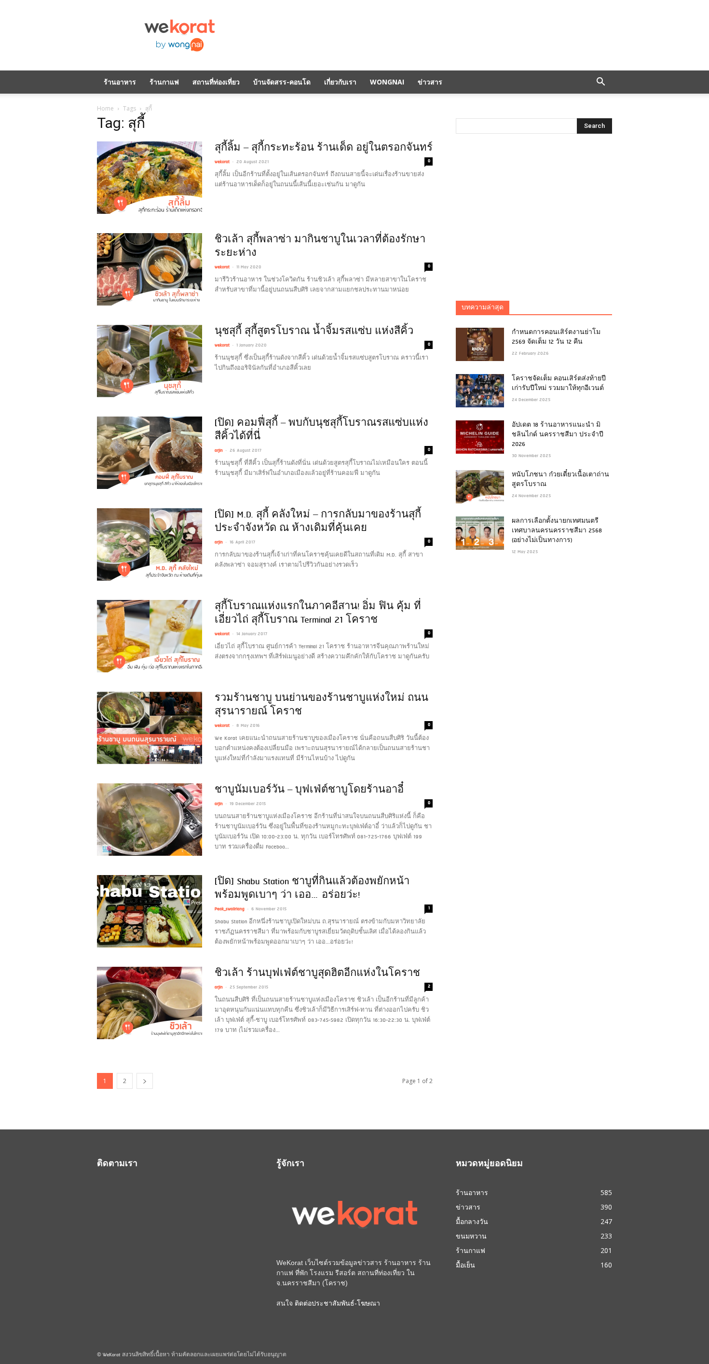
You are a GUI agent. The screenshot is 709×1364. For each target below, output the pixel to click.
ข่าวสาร (430, 81)
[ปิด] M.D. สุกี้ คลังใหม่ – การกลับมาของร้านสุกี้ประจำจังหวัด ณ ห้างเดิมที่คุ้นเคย (318, 521)
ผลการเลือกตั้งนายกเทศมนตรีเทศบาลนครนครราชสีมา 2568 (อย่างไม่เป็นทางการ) (557, 530)
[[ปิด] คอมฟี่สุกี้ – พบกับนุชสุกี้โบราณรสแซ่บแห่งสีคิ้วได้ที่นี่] (149, 453)
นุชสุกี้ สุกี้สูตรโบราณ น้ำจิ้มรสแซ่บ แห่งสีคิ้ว (314, 331)
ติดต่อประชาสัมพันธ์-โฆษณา (337, 1303)
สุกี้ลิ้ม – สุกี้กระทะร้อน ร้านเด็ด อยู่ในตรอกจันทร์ (324, 148)
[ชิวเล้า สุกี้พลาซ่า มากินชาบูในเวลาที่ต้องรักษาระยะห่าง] (149, 269)
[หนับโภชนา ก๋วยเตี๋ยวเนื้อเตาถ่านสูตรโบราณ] (480, 486)
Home (105, 108)
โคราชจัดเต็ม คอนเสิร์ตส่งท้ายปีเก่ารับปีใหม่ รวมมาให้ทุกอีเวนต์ (559, 383)
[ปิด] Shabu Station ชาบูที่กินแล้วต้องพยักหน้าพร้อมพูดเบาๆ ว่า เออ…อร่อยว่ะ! (312, 888)
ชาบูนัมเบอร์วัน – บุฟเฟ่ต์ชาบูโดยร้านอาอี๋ (309, 790)
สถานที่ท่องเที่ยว (216, 81)
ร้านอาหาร (120, 81)
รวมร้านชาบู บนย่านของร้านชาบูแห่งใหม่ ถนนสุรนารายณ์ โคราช (321, 705)
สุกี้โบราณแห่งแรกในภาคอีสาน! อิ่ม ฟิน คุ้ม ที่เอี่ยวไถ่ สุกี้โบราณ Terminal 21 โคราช (318, 613)
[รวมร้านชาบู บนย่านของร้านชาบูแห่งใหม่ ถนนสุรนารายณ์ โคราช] (149, 728)
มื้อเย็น (465, 1264)
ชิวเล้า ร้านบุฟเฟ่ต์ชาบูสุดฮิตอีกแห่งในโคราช (317, 973)
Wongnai (387, 81)
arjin (219, 450)
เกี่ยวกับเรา (340, 81)
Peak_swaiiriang (230, 909)
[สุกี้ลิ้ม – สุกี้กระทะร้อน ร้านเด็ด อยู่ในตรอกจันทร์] (149, 177)
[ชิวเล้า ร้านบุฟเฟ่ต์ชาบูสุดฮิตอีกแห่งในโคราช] (149, 1003)
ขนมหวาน (471, 1235)
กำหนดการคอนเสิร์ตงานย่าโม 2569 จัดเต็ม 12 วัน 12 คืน (556, 337)
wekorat (222, 162)
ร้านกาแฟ (164, 81)
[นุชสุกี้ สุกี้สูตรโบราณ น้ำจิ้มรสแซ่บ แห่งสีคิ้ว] (149, 361)
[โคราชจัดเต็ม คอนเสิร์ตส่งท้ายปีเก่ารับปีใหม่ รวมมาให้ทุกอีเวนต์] (480, 390)
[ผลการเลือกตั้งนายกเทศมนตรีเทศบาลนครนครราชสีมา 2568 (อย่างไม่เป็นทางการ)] (480, 533)
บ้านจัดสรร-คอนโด (282, 81)
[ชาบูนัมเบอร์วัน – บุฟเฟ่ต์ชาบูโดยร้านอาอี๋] (149, 819)
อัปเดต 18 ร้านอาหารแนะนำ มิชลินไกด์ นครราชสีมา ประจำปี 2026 (557, 434)
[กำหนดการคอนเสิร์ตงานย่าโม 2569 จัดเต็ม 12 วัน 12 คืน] (480, 344)
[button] (600, 82)
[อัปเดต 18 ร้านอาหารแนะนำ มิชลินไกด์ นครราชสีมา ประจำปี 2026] (480, 437)
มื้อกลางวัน (472, 1221)
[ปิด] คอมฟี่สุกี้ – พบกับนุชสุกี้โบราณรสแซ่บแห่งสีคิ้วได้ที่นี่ (321, 430)
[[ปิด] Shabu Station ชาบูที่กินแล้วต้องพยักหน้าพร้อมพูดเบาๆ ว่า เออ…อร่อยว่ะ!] (149, 911)
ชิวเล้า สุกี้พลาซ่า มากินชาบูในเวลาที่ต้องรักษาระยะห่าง (320, 246)
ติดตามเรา (117, 1164)
